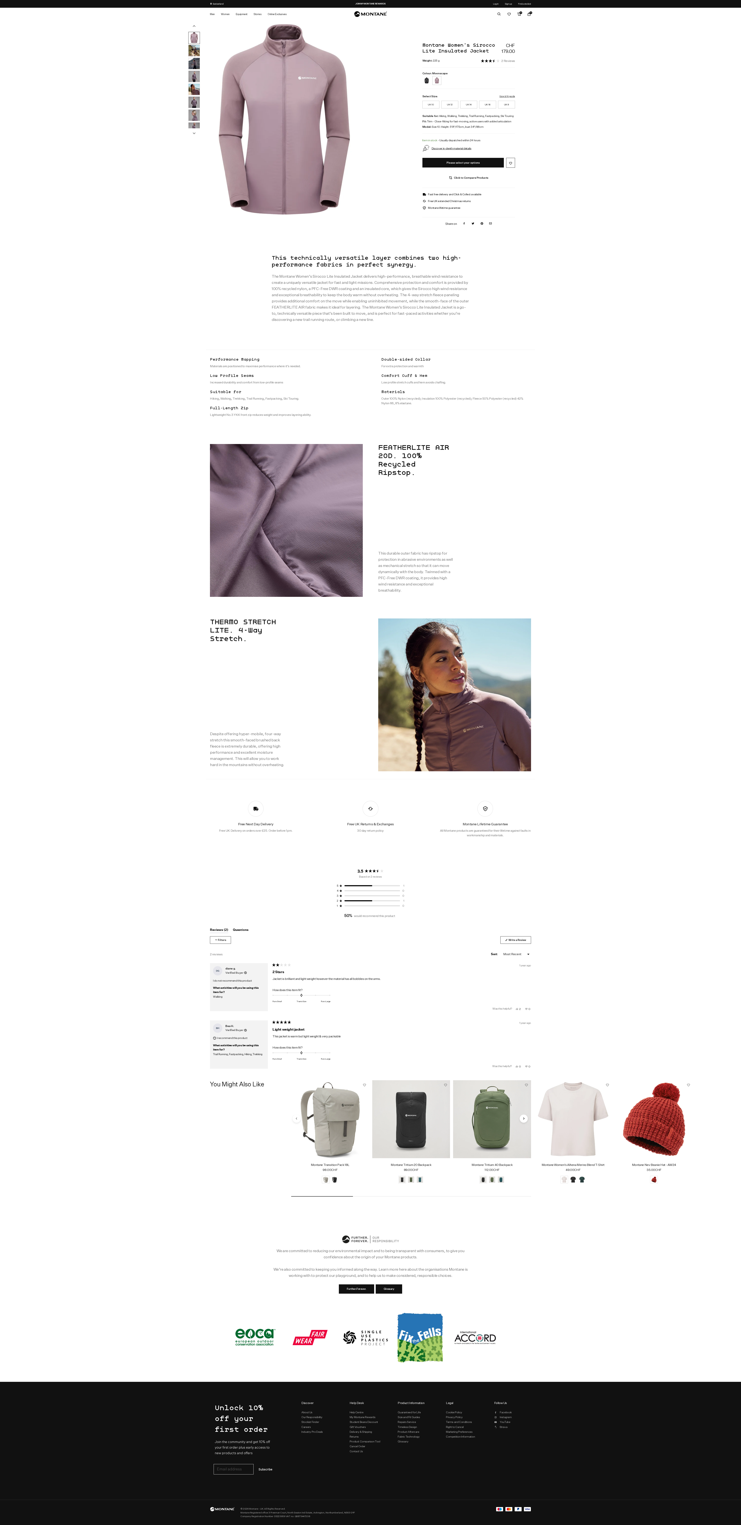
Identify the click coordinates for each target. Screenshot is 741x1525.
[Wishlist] (509, 14)
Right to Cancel (455, 1427)
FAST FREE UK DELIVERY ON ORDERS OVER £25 (367, 3)
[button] (498, 60)
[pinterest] (481, 224)
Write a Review (519, 941)
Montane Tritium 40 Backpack (492, 1165)
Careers (306, 1427)
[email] (490, 224)
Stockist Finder (310, 1422)
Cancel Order (357, 1446)
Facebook (506, 1412)
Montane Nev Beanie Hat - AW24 (654, 1165)
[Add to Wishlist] (510, 163)
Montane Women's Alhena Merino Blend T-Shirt (573, 1165)
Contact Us (356, 1451)
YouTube (505, 1422)
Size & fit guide (507, 96)
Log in (496, 4)
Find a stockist (524, 4)
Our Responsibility (311, 1417)
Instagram (506, 1417)
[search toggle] (499, 14)
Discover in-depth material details (451, 148)
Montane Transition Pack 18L (330, 1165)
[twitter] (473, 224)
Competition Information (460, 1436)
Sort (494, 954)
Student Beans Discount (364, 1422)
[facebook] (464, 224)
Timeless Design (407, 1427)
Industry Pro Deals (312, 1431)
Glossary (389, 1288)
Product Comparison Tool (365, 1441)
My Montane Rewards (363, 1417)
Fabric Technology (409, 1436)
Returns (354, 1436)
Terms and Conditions (459, 1422)
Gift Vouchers (358, 1427)
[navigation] (297, 1119)
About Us (306, 1412)
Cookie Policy (454, 1412)
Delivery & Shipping (361, 1431)
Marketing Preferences (459, 1431)
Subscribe (265, 1469)
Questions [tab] (241, 930)
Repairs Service (407, 1422)
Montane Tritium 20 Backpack (411, 1165)
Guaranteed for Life (409, 1412)
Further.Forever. (356, 1288)
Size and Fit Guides (409, 1417)
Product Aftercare (408, 1431)
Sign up (508, 4)
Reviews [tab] (219, 930)
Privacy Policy (454, 1417)
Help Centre (357, 1412)
